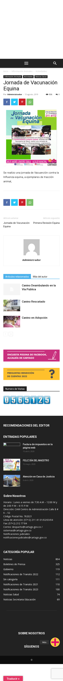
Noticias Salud (41, 76)
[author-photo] (32, 255)
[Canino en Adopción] (11, 321)
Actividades (41, 71)
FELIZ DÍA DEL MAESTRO (36, 460)
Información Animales (22, 71)
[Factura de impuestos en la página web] (11, 448)
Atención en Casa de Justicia (39, 476)
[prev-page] (5, 334)
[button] (55, 642)
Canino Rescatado (33, 301)
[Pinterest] (22, 102)
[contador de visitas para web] (26, 403)
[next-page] (11, 334)
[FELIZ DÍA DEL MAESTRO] (11, 465)
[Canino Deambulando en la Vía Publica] (11, 289)
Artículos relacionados (17, 276)
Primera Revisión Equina (46, 222)
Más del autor (40, 276)
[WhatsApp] (30, 102)
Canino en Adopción (34, 317)
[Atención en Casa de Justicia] (11, 481)
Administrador (14, 94)
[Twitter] (14, 102)
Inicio (5, 71)
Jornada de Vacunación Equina (16, 224)
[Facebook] (6, 102)
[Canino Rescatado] (11, 305)
